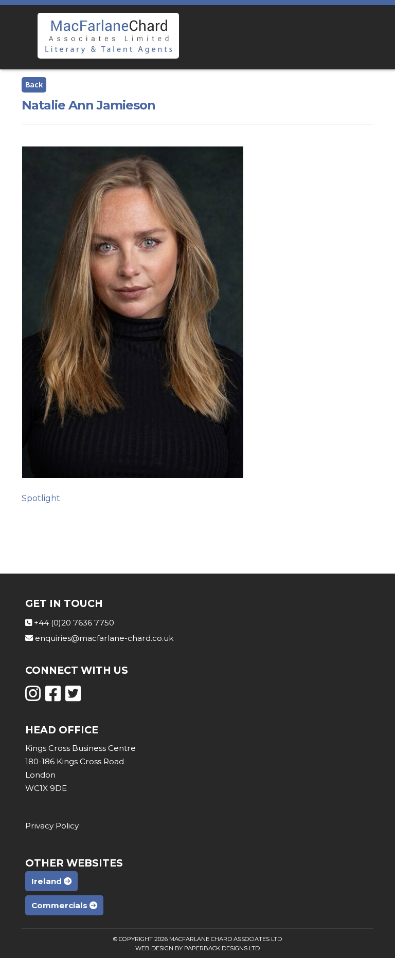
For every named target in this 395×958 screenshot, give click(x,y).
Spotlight (41, 498)
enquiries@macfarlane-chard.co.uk (104, 638)
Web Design (154, 948)
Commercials (60, 905)
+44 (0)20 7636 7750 (74, 623)
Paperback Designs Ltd (222, 948)
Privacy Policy (52, 826)
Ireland (47, 881)
